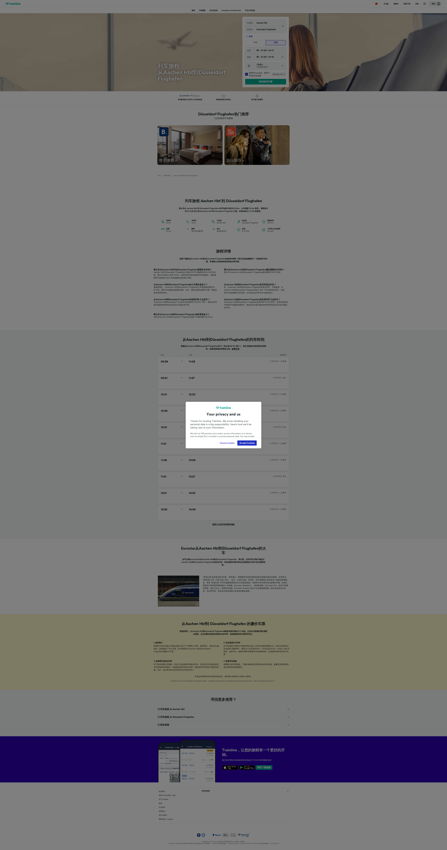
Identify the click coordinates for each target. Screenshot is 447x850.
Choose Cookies (227, 443)
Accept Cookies (247, 443)
